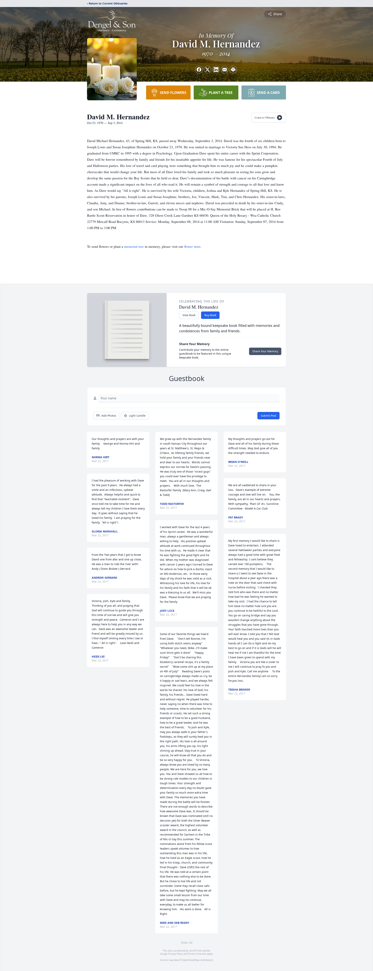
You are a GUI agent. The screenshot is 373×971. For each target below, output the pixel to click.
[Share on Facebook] (198, 69)
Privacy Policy (175, 953)
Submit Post (268, 415)
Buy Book (210, 315)
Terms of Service (197, 953)
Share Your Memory (265, 351)
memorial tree (134, 246)
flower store (192, 246)
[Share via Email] (224, 69)
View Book (188, 315)
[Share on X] (207, 69)
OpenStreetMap (190, 960)
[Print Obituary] (233, 69)
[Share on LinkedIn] (216, 69)
